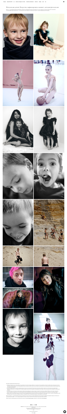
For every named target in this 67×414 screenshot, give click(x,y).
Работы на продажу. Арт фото (20, 1)
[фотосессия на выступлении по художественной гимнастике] (49, 83)
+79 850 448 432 (33, 407)
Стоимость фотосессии (30, 1)
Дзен (33, 409)
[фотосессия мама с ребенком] (18, 130)
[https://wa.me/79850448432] (32, 404)
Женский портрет (9, 1)
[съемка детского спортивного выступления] (49, 323)
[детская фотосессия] (49, 37)
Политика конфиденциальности (33, 411)
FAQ (45, 1)
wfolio (34, 412)
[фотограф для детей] (18, 222)
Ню (14, 1)
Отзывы (40, 1)
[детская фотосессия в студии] (18, 37)
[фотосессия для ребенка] (18, 83)
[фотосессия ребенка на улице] (18, 256)
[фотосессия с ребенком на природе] (49, 256)
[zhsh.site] (63, 1)
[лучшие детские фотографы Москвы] (18, 298)
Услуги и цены (31, 398)
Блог (43, 1)
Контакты (36, 1)
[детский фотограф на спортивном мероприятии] (49, 357)
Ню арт (37, 406)
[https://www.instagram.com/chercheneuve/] (34, 404)
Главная (4, 1)
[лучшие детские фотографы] (49, 176)
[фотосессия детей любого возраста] (49, 223)
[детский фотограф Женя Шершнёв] (49, 130)
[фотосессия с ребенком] (18, 277)
